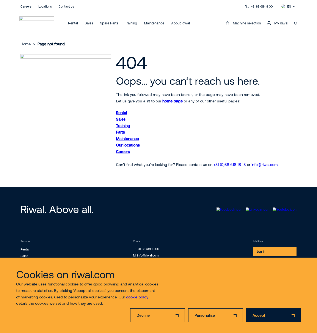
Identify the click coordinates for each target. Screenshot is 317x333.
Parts (120, 132)
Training (131, 23)
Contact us (66, 6)
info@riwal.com (264, 164)
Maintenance (154, 23)
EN (289, 6)
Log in (261, 251)
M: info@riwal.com (145, 255)
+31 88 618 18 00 (262, 6)
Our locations (128, 145)
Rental (73, 23)
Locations (45, 6)
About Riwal (180, 23)
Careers (25, 6)
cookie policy (137, 297)
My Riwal (281, 23)
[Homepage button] (36, 23)
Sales (89, 23)
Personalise (205, 315)
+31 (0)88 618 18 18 (229, 164)
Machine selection (247, 23)
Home (25, 44)
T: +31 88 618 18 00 (146, 249)
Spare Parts (109, 23)
